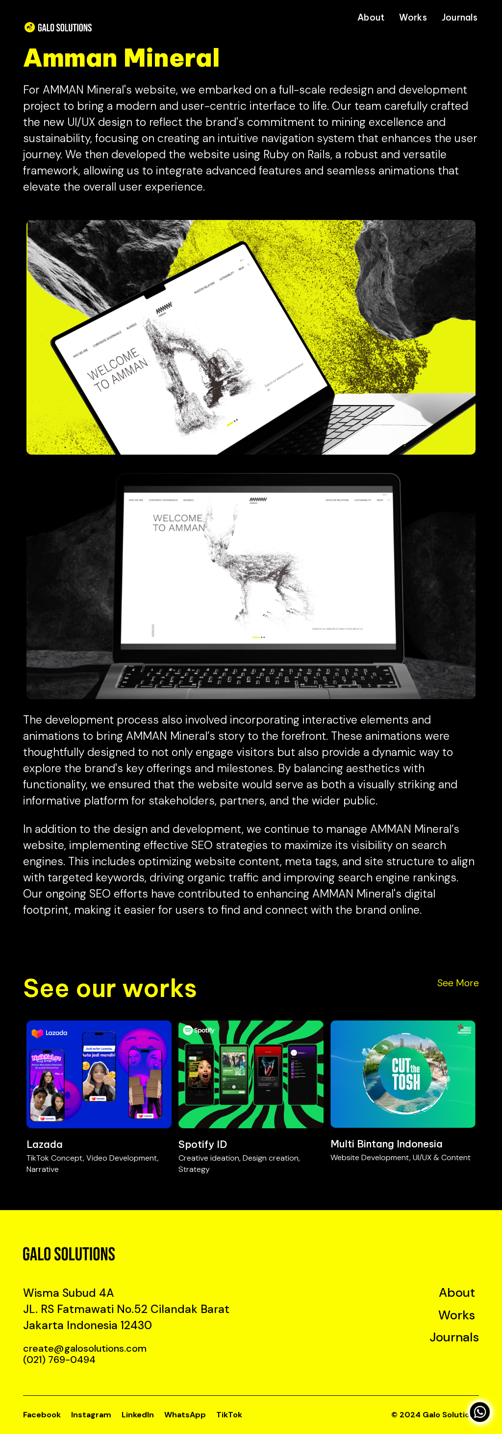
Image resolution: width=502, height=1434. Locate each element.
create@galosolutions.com (85, 1348)
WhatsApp (185, 1415)
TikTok (229, 1415)
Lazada (44, 1144)
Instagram (91, 1415)
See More (458, 982)
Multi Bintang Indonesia (386, 1144)
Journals (459, 17)
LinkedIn (138, 1415)
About (370, 17)
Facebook (42, 1415)
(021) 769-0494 (59, 1359)
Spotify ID (202, 1144)
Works (413, 17)
